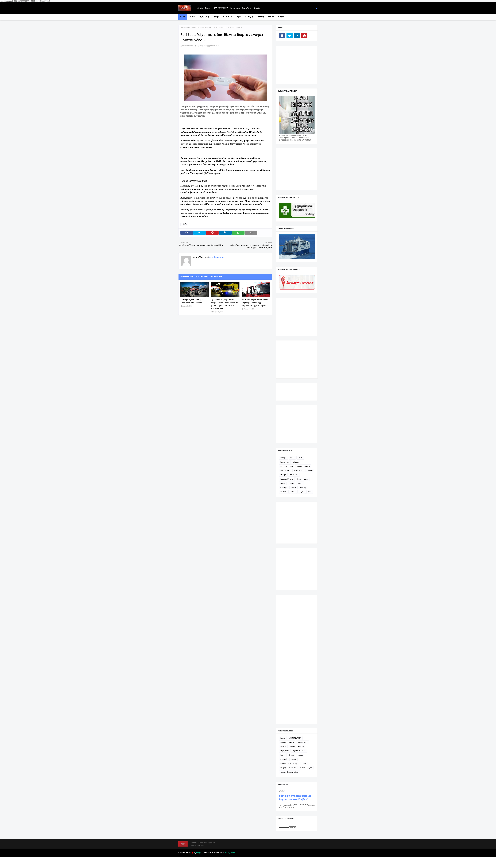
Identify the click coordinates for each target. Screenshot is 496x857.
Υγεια (309, 492)
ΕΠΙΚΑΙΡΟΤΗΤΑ (285, 470)
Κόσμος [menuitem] (271, 17)
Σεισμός (257, 8)
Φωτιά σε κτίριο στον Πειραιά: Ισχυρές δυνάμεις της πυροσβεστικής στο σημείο (255, 303)
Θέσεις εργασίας (302, 479)
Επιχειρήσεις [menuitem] (204, 17)
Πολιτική (303, 487)
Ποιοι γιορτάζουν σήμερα (289, 764)
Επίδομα (283, 475)
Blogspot (199, 853)
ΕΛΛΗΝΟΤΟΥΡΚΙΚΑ (221, 8)
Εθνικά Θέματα (299, 470)
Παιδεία (293, 487)
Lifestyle (283, 458)
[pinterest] (304, 35)
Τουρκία (301, 492)
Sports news (235, 8)
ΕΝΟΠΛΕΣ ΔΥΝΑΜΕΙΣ (303, 466)
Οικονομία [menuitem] (227, 17)
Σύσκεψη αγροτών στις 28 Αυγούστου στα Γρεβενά (191, 301)
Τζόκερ (293, 492)
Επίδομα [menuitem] (216, 17)
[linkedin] (297, 35)
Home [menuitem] (182, 17)
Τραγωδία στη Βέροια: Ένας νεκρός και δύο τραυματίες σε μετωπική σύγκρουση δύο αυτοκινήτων (224, 304)
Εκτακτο (208, 8)
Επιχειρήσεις (294, 475)
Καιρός (282, 483)
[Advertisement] (298, 64)
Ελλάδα (193, 27)
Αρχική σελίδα (185, 27)
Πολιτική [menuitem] (260, 17)
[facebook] (282, 35)
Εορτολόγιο (246, 8)
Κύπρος (300, 483)
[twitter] (289, 35)
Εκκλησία (199, 8)
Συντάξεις (283, 492)
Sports (300, 458)
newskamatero (187, 46)
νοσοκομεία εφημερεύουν (289, 772)
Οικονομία (283, 487)
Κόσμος (291, 483)
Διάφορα (296, 462)
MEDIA (292, 458)
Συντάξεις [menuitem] (249, 17)
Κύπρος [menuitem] (281, 17)
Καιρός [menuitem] (238, 17)
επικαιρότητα (230, 853)
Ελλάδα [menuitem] (192, 17)
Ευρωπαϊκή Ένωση (286, 479)
